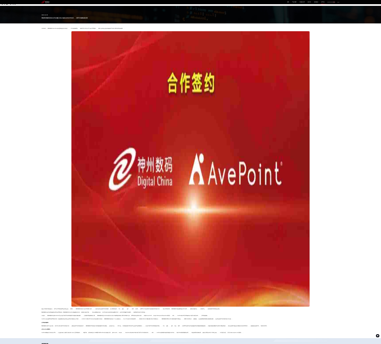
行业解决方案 (302, 2)
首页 (288, 2)
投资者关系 (316, 2)
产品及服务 (294, 2)
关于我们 (323, 2)
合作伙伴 (309, 2)
